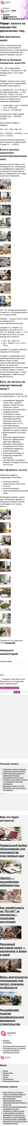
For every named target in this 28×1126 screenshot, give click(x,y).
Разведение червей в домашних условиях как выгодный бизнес (14, 770)
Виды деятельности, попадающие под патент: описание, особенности (14, 982)
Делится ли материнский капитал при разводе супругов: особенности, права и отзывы (15, 1109)
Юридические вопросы (13, 19)
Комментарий (6, 661)
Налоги (6, 15)
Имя (2, 675)
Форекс (6, 8)
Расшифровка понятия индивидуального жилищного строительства (12, 1017)
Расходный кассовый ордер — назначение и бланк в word (13, 949)
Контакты (6, 1040)
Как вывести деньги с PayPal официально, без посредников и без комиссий (14, 788)
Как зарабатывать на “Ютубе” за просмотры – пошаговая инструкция (12, 914)
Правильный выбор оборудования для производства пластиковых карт (13, 850)
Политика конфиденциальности (14, 1046)
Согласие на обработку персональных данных (11, 1051)
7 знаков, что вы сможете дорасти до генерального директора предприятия (15, 782)
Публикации (7, 1042)
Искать (16, 692)
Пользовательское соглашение (14, 1048)
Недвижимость (10, 17)
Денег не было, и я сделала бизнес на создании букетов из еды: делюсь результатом (14, 1094)
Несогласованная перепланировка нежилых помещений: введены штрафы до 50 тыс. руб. (15, 1101)
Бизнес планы (8, 1073)
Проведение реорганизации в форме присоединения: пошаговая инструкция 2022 (13, 775)
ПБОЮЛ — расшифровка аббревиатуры (10, 881)
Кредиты (6, 1075)
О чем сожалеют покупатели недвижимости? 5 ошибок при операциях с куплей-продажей (14, 1115)
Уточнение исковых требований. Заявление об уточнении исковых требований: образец (15, 1121)
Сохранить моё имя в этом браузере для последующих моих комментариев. (12, 681)
